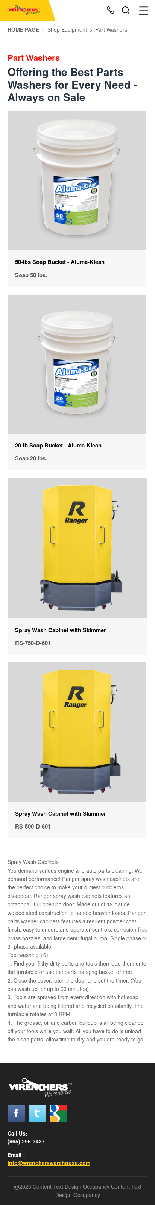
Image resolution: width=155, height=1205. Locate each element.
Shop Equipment (67, 29)
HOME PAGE (23, 29)
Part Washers (111, 29)
